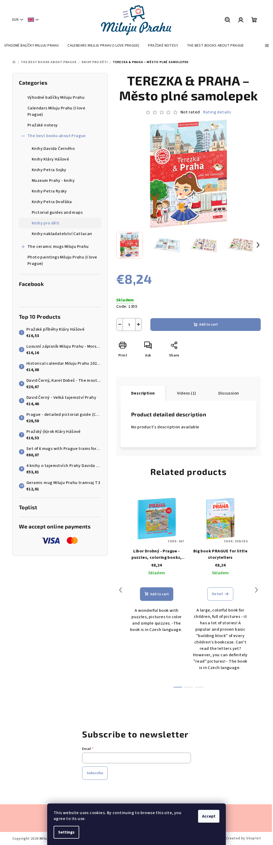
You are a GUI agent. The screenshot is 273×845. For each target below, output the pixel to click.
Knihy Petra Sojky (49, 170)
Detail (217, 594)
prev (120, 590)
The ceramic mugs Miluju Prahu (58, 246)
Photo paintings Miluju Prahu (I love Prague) (62, 260)
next (256, 590)
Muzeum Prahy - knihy (53, 180)
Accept (208, 816)
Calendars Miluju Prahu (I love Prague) (56, 111)
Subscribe (95, 773)
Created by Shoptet (243, 838)
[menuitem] (31, 45)
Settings (66, 832)
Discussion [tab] (228, 393)
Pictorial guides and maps (57, 212)
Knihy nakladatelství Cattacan (62, 234)
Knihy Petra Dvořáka (52, 202)
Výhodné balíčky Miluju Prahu (56, 97)
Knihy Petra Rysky (49, 191)
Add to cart (208, 324)
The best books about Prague (56, 136)
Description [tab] (143, 393)
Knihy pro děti (45, 223)
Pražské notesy (42, 125)
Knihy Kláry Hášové (50, 159)
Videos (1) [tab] (186, 393)
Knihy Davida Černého (53, 148)
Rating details (217, 112)
